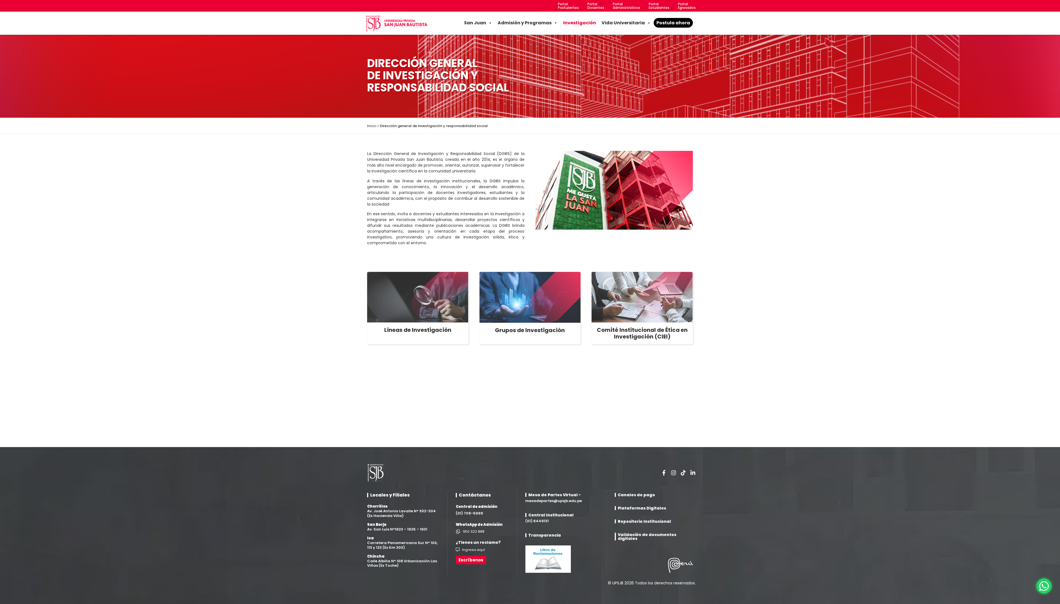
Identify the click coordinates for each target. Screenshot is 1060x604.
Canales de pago (636, 495)
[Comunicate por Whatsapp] (1044, 586)
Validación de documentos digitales (647, 536)
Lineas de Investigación (417, 330)
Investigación (579, 23)
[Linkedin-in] (693, 473)
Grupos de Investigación (530, 330)
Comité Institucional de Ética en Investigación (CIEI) (642, 333)
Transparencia (544, 535)
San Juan (475, 23)
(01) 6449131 (537, 521)
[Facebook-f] (664, 473)
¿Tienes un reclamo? (478, 542)
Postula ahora (673, 23)
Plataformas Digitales (642, 508)
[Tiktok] (683, 473)
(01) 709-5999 (469, 513)
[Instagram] (673, 473)
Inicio (372, 125)
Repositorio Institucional (644, 521)
